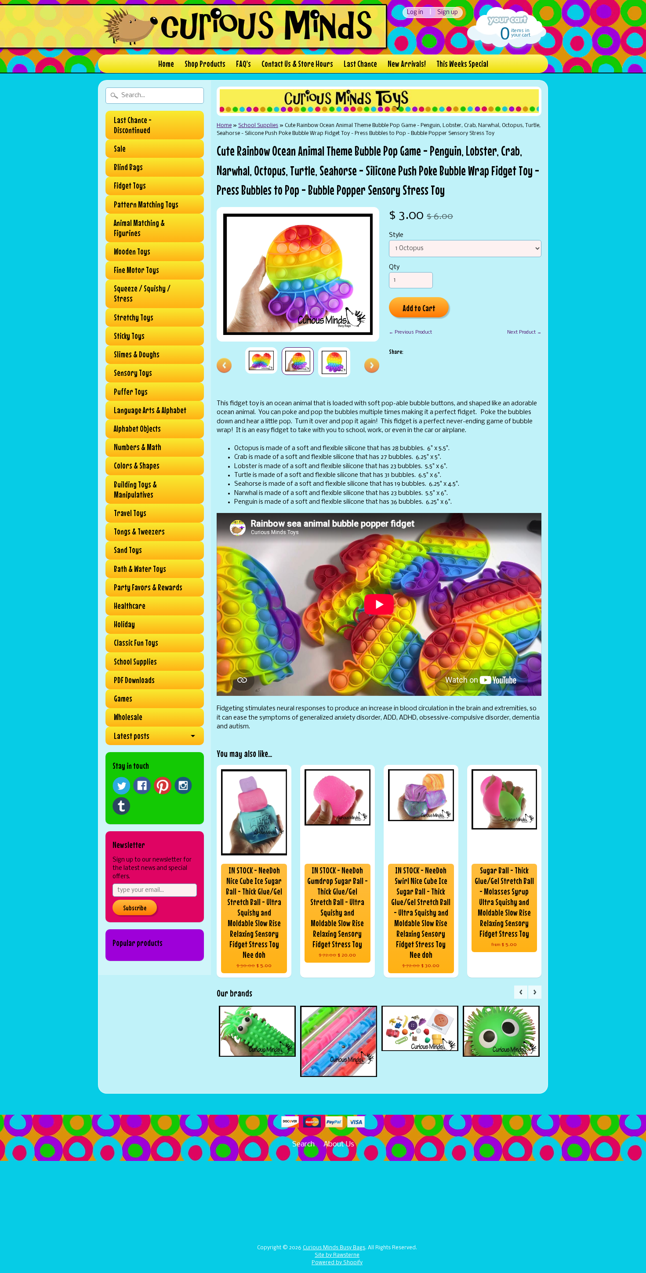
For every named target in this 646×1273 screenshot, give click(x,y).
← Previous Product (410, 332)
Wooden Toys (132, 251)
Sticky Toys (129, 336)
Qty (394, 267)
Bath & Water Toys (140, 569)
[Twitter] (121, 786)
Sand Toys (128, 550)
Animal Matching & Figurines (139, 228)
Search (303, 1144)
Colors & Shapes (137, 465)
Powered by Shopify (337, 1263)
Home (166, 63)
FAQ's (243, 63)
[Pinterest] (162, 785)
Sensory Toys (133, 373)
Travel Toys (130, 513)
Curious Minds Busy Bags (334, 1248)
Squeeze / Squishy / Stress (142, 293)
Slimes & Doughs (137, 354)
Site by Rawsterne (337, 1255)
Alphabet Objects (137, 428)
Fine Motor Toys (136, 270)
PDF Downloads (134, 680)
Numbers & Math (137, 447)
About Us (338, 1144)
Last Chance (360, 63)
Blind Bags (128, 167)
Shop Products (205, 63)
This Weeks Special (462, 63)
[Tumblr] (121, 806)
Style (396, 235)
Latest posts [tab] (131, 736)
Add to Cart (419, 308)
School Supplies (135, 661)
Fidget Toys (130, 185)
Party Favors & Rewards (148, 587)
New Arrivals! (407, 63)
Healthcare (129, 606)
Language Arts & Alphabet (150, 410)
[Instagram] (183, 785)
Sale (120, 148)
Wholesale (128, 717)
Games (123, 698)
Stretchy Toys (133, 317)
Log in (415, 12)
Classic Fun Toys (136, 642)
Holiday (124, 624)
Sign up (447, 12)
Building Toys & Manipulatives (135, 489)
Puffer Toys (131, 391)
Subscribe (134, 908)
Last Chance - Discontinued (133, 125)
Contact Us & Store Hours (297, 63)
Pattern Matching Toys (146, 204)
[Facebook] (142, 785)
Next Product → (524, 332)
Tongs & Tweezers (139, 531)
